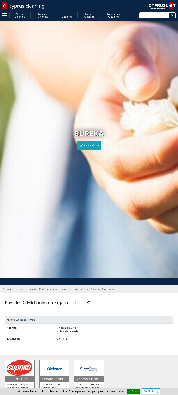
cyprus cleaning (27, 5)
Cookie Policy (151, 391)
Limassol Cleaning (43, 15)
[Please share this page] (89, 302)
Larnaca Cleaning (66, 15)
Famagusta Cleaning (113, 15)
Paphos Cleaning (89, 15)
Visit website (91, 145)
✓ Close (133, 391)
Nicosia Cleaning (20, 15)
